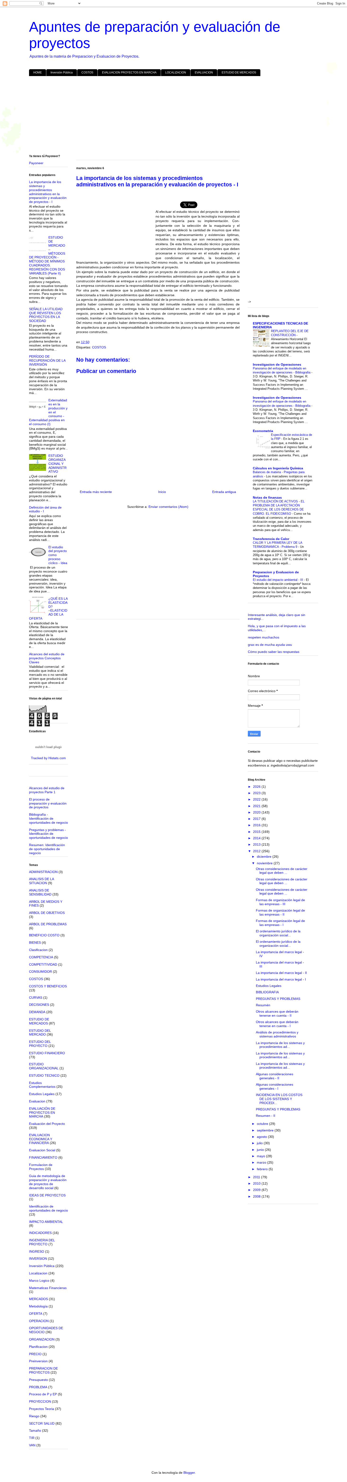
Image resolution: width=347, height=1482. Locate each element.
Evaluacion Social (42, 1150)
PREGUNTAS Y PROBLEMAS (278, 999)
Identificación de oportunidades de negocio (48, 1208)
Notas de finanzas (267, 497)
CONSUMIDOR (40, 971)
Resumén (263, 1005)
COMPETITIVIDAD (43, 964)
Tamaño (35, 1430)
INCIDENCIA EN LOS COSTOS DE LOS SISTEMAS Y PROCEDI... (279, 1099)
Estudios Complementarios (42, 1085)
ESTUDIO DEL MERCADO (40, 1033)
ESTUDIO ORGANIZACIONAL (44, 1066)
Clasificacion (38, 950)
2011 (257, 1177)
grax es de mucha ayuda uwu (270, 645)
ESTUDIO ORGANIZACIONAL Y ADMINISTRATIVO (57, 463)
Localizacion (38, 1273)
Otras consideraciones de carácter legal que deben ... (281, 871)
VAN (32, 1445)
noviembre (265, 863)
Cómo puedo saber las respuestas (273, 652)
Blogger (189, 1472)
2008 (257, 1196)
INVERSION (38, 1258)
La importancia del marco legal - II (281, 973)
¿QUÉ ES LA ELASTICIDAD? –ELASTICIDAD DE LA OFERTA (48, 608)
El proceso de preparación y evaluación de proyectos (48, 803)
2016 (257, 825)
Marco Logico (39, 1280)
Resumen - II (265, 1116)
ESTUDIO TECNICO (44, 1075)
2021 (257, 806)
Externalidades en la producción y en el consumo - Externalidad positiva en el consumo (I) (48, 412)
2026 (257, 786)
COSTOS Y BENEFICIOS (48, 986)
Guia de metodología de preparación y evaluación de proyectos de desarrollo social (48, 1182)
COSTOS (87, 72)
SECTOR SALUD (42, 1423)
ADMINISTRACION (43, 872)
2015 (257, 832)
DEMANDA (37, 1012)
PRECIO (35, 1354)
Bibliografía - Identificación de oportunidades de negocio (48, 818)
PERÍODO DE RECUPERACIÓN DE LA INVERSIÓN (47, 360)
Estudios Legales (42, 1094)
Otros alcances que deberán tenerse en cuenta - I (277, 1024)
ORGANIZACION (42, 1339)
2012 (257, 851)
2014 (257, 838)
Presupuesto (38, 1380)
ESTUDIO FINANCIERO (47, 1053)
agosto (262, 1137)
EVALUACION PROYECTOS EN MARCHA (129, 72)
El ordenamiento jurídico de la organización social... (278, 933)
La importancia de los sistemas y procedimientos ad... (280, 1045)
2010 (257, 1183)
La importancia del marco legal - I (281, 979)
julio (260, 1143)
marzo (262, 1162)
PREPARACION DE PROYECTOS (43, 1370)
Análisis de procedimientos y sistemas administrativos (277, 1034)
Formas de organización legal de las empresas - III (280, 902)
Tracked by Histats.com (48, 758)
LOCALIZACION (175, 72)
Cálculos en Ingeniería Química (278, 468)
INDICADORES (40, 1233)
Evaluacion (37, 1101)
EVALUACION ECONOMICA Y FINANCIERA (40, 1139)
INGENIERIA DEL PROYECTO (42, 1242)
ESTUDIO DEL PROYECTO (40, 1044)
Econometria (263, 431)
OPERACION (39, 1321)
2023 (257, 793)
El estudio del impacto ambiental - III (278, 580)
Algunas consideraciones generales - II (274, 1076)
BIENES (35, 942)
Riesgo (34, 1416)
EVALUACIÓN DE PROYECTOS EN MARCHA (42, 1112)
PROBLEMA (38, 1387)
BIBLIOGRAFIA (267, 992)
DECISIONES (39, 1005)
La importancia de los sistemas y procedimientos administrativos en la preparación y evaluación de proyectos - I (48, 192)
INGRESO (36, 1251)
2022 (257, 799)
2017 (257, 819)
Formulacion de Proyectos (40, 1167)
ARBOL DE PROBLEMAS (48, 924)
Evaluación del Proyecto (47, 1124)
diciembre (264, 856)
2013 (257, 844)
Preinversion (38, 1361)
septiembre (266, 1130)
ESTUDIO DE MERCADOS (239, 72)
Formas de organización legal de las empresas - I (280, 923)
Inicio (162, 492)
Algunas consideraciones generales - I (274, 1086)
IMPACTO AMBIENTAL (46, 1222)
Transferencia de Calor (271, 539)
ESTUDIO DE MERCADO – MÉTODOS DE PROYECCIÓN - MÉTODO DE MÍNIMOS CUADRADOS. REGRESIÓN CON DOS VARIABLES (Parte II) (47, 255)
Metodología (38, 1306)
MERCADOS (38, 1299)
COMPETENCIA (41, 957)
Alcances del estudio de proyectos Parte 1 (46, 790)
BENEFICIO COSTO (44, 935)
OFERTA (35, 1313)
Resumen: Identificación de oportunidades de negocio (47, 849)
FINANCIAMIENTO (43, 1157)
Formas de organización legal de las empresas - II (280, 912)
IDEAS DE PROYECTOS (47, 1195)
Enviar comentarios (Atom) (168, 507)
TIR (31, 1438)
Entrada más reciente (96, 492)
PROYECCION (40, 1401)
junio (261, 1150)
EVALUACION (204, 72)
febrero (263, 1169)
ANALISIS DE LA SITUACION (41, 881)
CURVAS (35, 997)
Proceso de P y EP (43, 1394)
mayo (261, 1156)
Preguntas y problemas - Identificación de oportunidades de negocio (48, 834)
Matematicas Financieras (48, 1288)
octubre (263, 1124)
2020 (257, 812)
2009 (257, 1190)
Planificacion (38, 1347)
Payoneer (36, 163)
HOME (37, 72)
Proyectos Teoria (41, 1409)
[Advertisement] (170, 116)
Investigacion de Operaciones (277, 364)
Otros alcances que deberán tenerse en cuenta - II (277, 1013)
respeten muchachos (263, 637)
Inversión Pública (62, 72)
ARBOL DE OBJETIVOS (47, 913)
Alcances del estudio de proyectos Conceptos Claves (46, 658)
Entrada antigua (224, 492)
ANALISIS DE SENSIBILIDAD (40, 892)
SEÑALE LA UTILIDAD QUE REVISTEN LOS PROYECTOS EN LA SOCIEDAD (46, 315)
